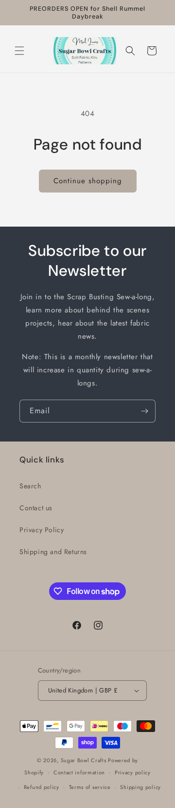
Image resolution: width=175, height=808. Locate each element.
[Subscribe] (144, 411)
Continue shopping (87, 180)
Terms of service (90, 787)
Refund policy (41, 787)
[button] (19, 50)
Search (30, 486)
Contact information (79, 772)
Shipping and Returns (53, 552)
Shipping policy (140, 787)
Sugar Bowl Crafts (83, 760)
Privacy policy (133, 772)
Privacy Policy (41, 530)
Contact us (35, 508)
